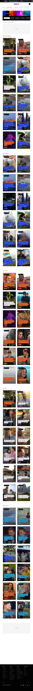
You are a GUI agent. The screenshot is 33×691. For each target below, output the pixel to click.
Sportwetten (11, 668)
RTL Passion (25, 675)
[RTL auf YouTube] (27, 685)
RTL (3, 22)
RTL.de (3, 666)
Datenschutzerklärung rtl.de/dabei (20, 675)
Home (3, 682)
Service (18, 666)
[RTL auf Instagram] (23, 685)
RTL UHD (4, 677)
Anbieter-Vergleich (12, 678)
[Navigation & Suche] (29, 4)
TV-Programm (4, 668)
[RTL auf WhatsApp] (29, 685)
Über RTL (25, 667)
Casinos (11, 667)
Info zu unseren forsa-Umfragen (20, 678)
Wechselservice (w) (12, 675)
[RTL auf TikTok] (25, 685)
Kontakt (18, 667)
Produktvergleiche (12, 670)
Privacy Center (19, 669)
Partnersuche (11, 669)
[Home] (16, 4)
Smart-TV (4, 678)
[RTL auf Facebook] (20, 685)
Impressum (18, 668)
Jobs (24, 668)
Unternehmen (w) (12, 677)
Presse (25, 669)
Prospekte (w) (11, 679)
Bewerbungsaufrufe (5, 676)
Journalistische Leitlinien (5, 675)
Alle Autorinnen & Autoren (5, 672)
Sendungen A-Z (5, 667)
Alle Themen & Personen (4, 670)
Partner (11, 666)
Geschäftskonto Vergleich (12, 672)
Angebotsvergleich (12, 676)
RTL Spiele (25, 670)
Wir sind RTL (26, 666)
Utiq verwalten (19, 676)
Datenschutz (18, 670)
